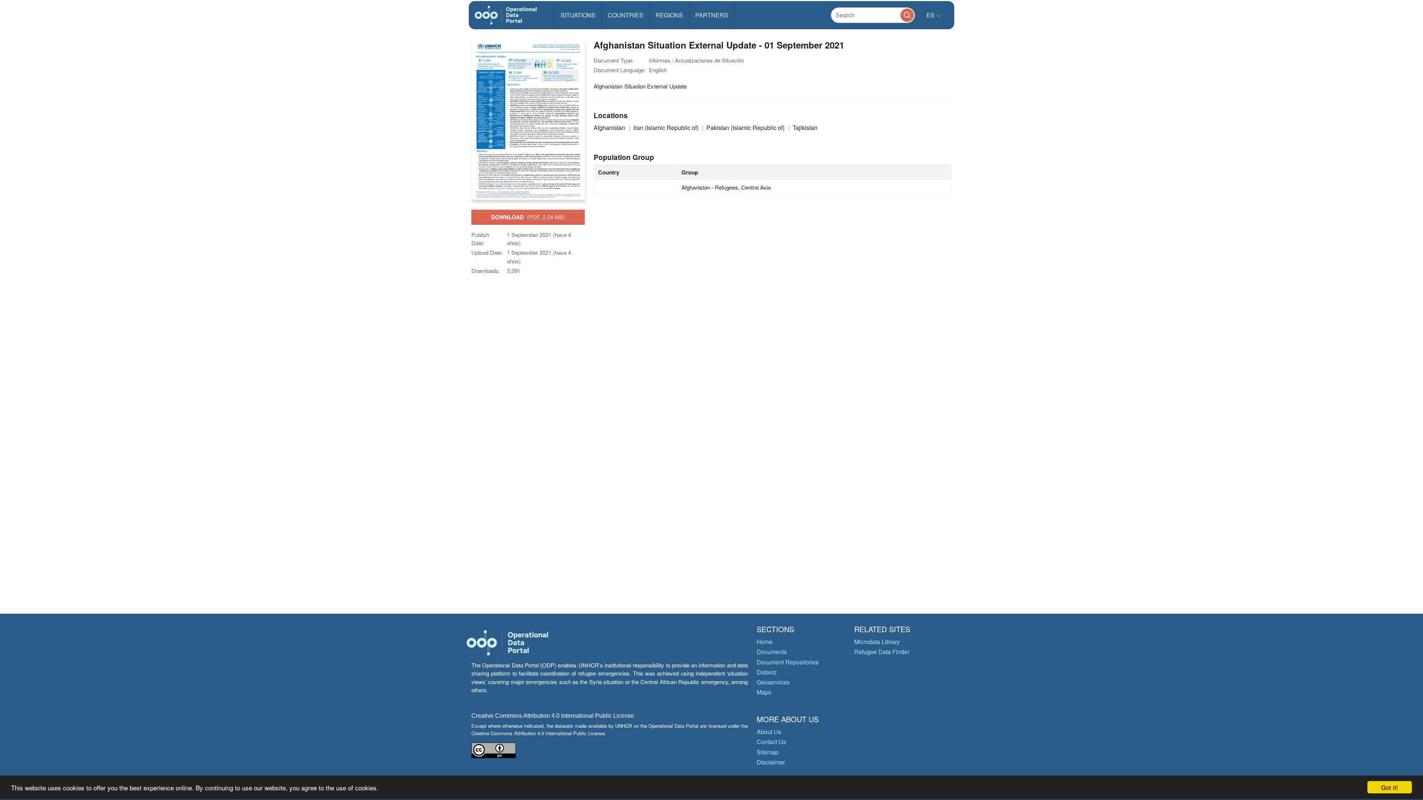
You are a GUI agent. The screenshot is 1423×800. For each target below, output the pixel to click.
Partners (711, 15)
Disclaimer (771, 762)
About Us (769, 731)
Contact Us (771, 741)
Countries (625, 15)
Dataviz (767, 672)
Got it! (1389, 787)
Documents (772, 651)
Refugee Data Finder (881, 651)
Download (528, 217)
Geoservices (773, 682)
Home (765, 641)
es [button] (931, 15)
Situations (578, 15)
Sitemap (768, 752)
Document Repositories (788, 662)
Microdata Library (877, 641)
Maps (764, 692)
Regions (669, 15)
